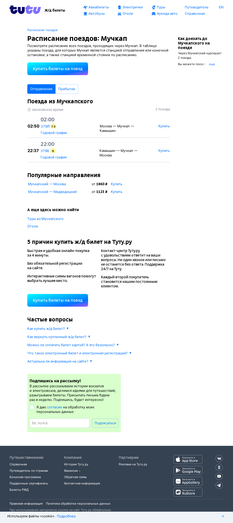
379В (45, 151)
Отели (32, 226)
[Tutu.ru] (25, 10)
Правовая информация (26, 503)
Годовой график (54, 133)
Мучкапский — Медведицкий (52, 192)
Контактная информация (82, 483)
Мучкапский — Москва (47, 184)
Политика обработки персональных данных (78, 503)
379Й (45, 126)
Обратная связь (75, 477)
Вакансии (71, 470)
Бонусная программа (25, 477)
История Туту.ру (76, 464)
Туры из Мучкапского (45, 219)
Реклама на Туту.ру (133, 464)
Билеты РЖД (19, 489)
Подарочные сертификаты (29, 483)
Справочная (18, 464)
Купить (116, 184)
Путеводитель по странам (29, 470)
